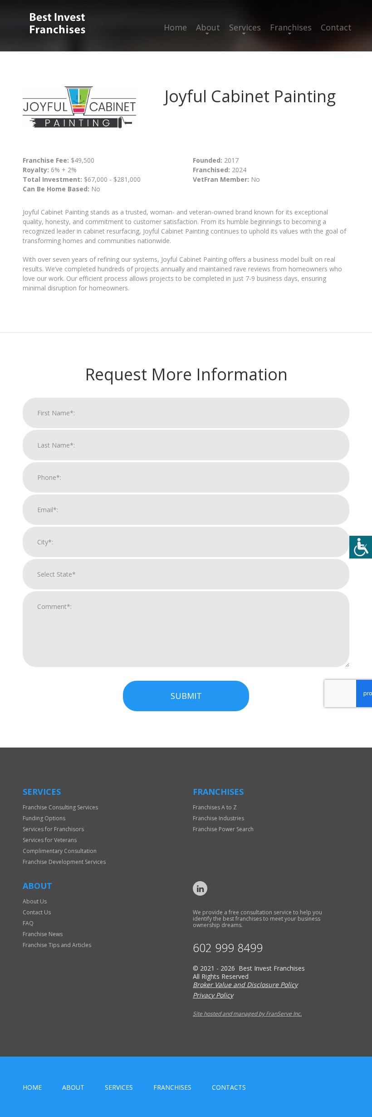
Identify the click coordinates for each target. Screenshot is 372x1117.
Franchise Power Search (223, 829)
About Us (35, 901)
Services (245, 27)
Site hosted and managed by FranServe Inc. (247, 1013)
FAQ (28, 923)
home (32, 1087)
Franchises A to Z (215, 807)
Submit (186, 695)
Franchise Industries (218, 818)
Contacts (229, 1087)
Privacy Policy (213, 995)
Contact (336, 27)
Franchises (291, 27)
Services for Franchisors (53, 829)
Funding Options (44, 818)
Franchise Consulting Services (60, 807)
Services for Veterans (50, 840)
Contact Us (37, 912)
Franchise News (43, 934)
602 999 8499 (228, 947)
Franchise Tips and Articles (57, 945)
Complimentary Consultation (60, 851)
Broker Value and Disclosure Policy (245, 984)
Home (175, 27)
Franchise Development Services (64, 862)
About (208, 27)
